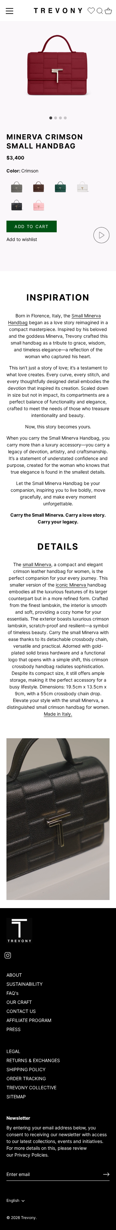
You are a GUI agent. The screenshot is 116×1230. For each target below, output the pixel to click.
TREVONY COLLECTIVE (31, 1087)
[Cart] (107, 9)
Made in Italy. (58, 714)
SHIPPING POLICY (25, 1069)
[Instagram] (8, 955)
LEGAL (13, 1051)
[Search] (100, 9)
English (12, 1200)
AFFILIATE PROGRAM (28, 1020)
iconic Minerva (71, 585)
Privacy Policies (31, 1155)
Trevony (28, 1217)
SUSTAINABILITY (24, 984)
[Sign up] (106, 1174)
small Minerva (37, 564)
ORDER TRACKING (26, 1078)
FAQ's (12, 993)
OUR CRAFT (19, 1002)
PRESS (13, 1029)
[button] (25, 239)
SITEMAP (16, 1096)
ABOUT (14, 975)
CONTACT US (21, 1011)
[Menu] (10, 11)
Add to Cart (32, 226)
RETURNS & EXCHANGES (33, 1060)
